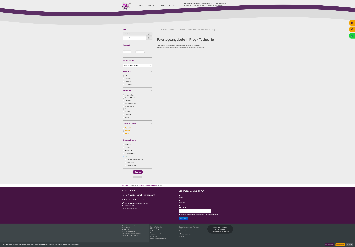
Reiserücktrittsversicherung (158, 238)
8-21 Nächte (128, 84)
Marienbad (128, 144)
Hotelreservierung (155, 233)
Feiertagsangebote (130, 103)
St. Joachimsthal (130, 153)
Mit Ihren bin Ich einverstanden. (199, 215)
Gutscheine (153, 236)
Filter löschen (137, 177)
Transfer (152, 235)
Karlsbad (127, 147)
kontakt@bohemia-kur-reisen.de (131, 233)
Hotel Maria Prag (131, 165)
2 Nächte (127, 76)
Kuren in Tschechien (156, 227)
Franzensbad (128, 150)
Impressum (182, 233)
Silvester (127, 111)
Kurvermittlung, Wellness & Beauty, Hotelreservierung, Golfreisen (205, 4)
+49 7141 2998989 (132, 235)
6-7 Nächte (128, 81)
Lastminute (128, 114)
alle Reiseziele (162, 30)
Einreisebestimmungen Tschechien (189, 227)
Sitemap (181, 236)
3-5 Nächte (128, 78)
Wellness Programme (156, 229)
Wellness (182, 202)
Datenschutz (182, 231)
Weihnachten (128, 109)
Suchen (138, 172)
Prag (126, 156)
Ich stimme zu (329, 245)
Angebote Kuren (129, 95)
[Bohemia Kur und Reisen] (126, 6)
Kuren (181, 198)
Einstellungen (340, 245)
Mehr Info (349, 245)
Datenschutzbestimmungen (195, 215)
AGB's (180, 229)
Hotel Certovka (131, 162)
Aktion (127, 117)
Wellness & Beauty (130, 98)
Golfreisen (128, 100)
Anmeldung (183, 218)
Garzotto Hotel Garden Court (135, 159)
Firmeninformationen (185, 235)
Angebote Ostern (130, 106)
